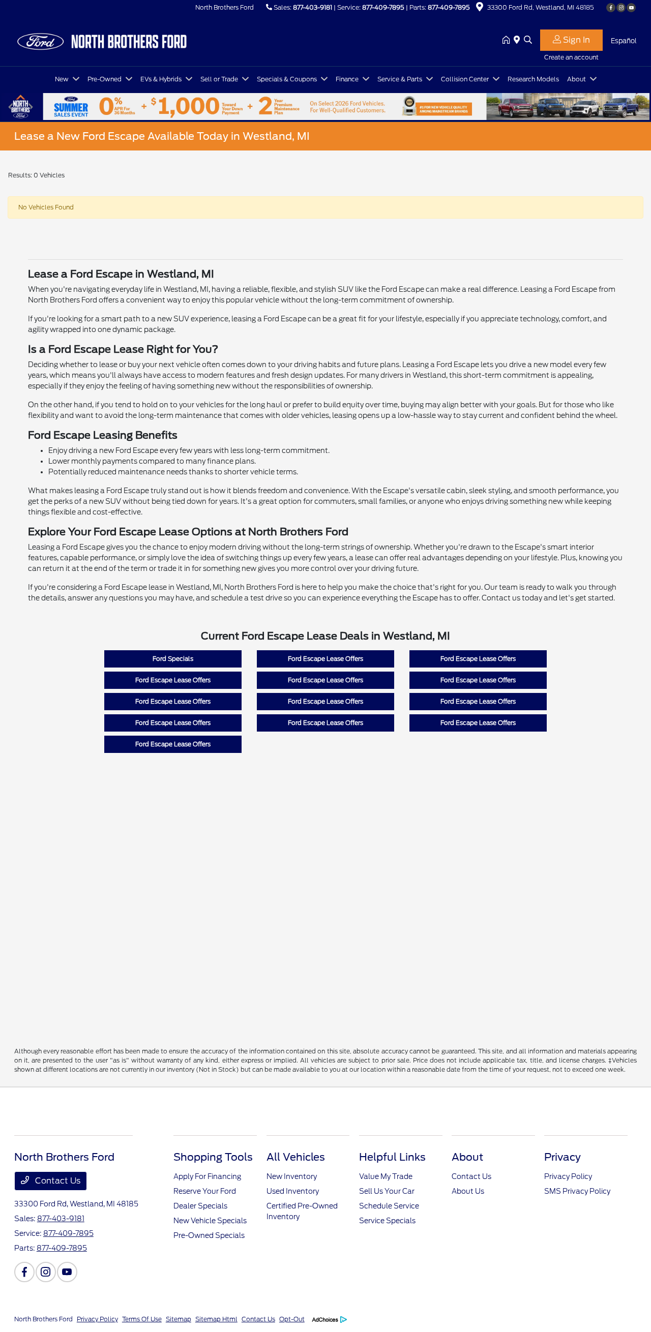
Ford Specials (173, 658)
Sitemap (178, 1319)
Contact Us (56, 1181)
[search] (528, 41)
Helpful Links (392, 1157)
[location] (479, 8)
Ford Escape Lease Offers (325, 658)
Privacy (562, 1157)
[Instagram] (621, 7)
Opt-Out (292, 1319)
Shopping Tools (213, 1157)
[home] (508, 41)
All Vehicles (296, 1157)
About (467, 1157)
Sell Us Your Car (387, 1191)
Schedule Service (389, 1206)
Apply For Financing (207, 1176)
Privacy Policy (568, 1176)
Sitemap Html (216, 1319)
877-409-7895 (383, 7)
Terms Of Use (142, 1319)
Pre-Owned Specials (209, 1235)
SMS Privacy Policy (577, 1191)
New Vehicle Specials (210, 1221)
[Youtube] (631, 7)
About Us (468, 1191)
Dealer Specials (200, 1206)
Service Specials (387, 1221)
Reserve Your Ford (204, 1191)
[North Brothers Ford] (101, 40)
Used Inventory (293, 1191)
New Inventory (292, 1176)
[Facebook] (610, 7)
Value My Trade (385, 1176)
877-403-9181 (312, 7)
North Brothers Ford (43, 1319)
